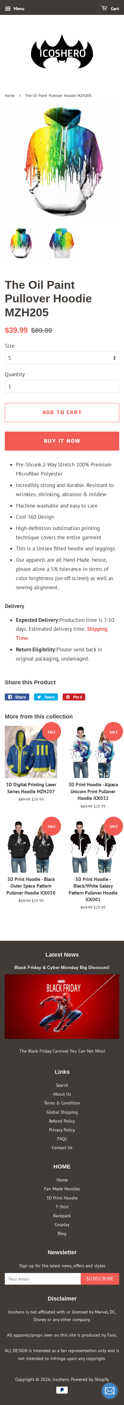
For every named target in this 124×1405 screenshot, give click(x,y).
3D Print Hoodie (62, 1198)
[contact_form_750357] (110, 1391)
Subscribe (100, 1278)
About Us (62, 1094)
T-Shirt (62, 1207)
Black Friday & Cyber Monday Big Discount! (62, 967)
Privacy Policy (62, 1130)
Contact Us (62, 1147)
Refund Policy (62, 1121)
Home (10, 95)
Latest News (62, 955)
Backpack (62, 1215)
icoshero (60, 1379)
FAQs (62, 1139)
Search (62, 1085)
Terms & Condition (62, 1103)
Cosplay (62, 1224)
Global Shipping (62, 1112)
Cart (114, 9)
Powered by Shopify (90, 1379)
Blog (62, 1233)
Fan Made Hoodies (62, 1189)
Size (10, 345)
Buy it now (62, 441)
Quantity (15, 374)
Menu (18, 8)
